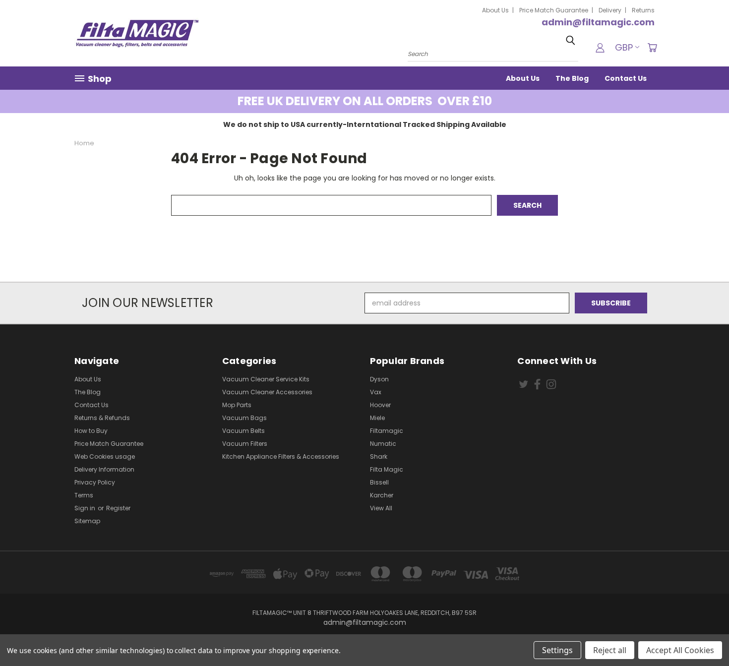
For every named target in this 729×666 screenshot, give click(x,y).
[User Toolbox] (600, 48)
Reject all (609, 650)
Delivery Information (104, 469)
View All (381, 508)
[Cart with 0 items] (652, 48)
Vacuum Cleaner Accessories (267, 392)
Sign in (85, 508)
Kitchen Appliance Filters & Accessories (280, 456)
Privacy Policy (94, 482)
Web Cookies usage (104, 456)
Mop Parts (236, 405)
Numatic (383, 443)
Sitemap (87, 521)
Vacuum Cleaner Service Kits (265, 379)
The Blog (572, 78)
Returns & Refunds (102, 418)
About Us (495, 10)
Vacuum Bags (244, 418)
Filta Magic (386, 469)
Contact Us (626, 78)
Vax (375, 392)
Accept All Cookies (680, 650)
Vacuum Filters (244, 443)
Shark (378, 456)
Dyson (379, 379)
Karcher (381, 495)
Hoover (380, 405)
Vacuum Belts (243, 430)
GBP (624, 47)
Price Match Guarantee (553, 10)
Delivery (610, 10)
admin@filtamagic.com (598, 22)
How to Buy (91, 430)
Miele (377, 418)
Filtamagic (386, 430)
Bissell (379, 482)
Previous (703, 635)
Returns (643, 10)
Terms (83, 495)
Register (118, 508)
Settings (557, 650)
